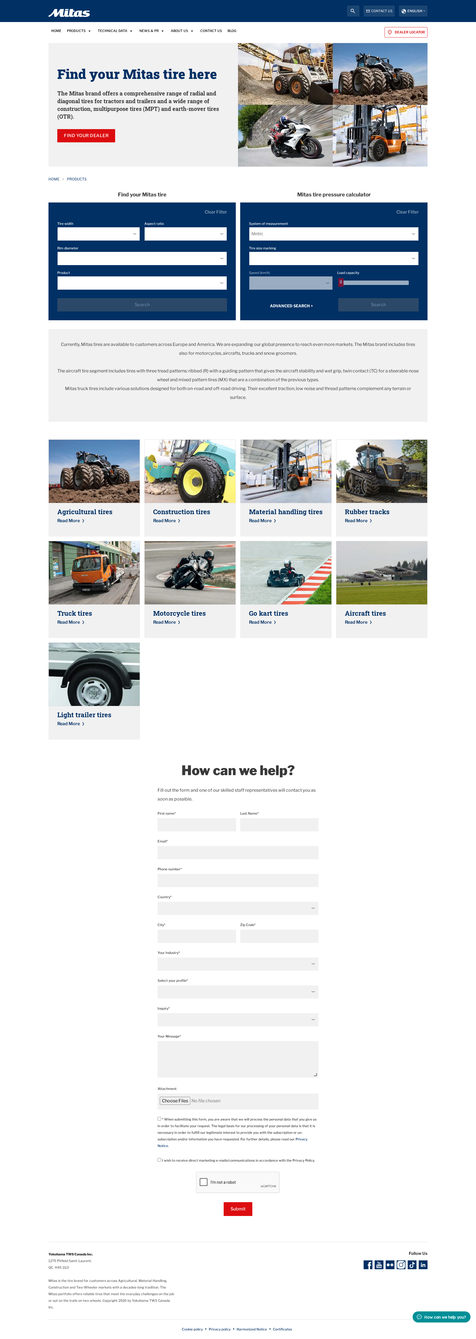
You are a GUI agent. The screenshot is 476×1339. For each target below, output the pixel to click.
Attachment (167, 1089)
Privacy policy (220, 1329)
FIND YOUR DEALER (86, 135)
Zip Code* (248, 925)
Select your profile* (173, 980)
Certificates (282, 1329)
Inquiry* (164, 1008)
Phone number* (170, 869)
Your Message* (169, 1036)
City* (161, 925)
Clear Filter (216, 212)
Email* (163, 841)
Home (54, 179)
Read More (68, 520)
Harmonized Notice (252, 1329)
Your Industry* (169, 953)
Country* (165, 897)
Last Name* (249, 813)
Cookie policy (192, 1329)
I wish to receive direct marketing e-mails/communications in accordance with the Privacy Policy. (238, 1160)
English (414, 11)
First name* (167, 813)
